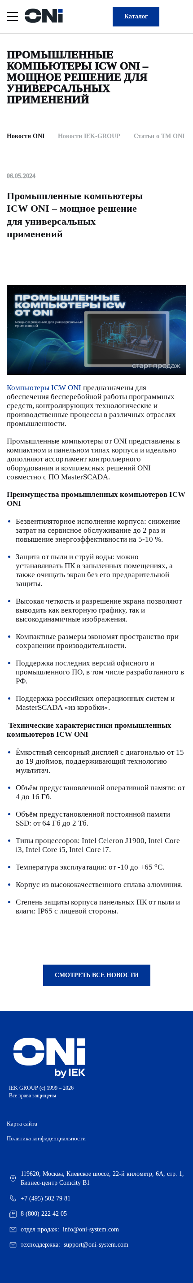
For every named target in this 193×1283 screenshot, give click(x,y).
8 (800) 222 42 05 (44, 1213)
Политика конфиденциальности (46, 1138)
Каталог (136, 16)
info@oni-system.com (91, 1229)
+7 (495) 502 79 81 (45, 1198)
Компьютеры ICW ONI (44, 387)
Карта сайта (22, 1123)
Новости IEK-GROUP (89, 136)
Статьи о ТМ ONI (159, 136)
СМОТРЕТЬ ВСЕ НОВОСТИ (97, 975)
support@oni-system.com (96, 1244)
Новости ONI (25, 136)
